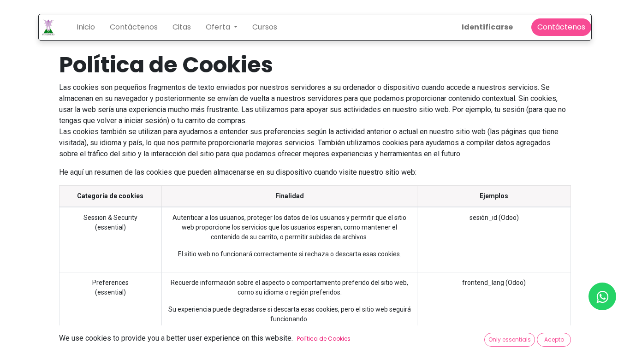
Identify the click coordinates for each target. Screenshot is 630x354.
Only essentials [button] (509, 339)
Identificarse (487, 27)
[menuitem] (85, 27)
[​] (602, 296)
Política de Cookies (324, 338)
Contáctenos (561, 27)
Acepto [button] (554, 339)
